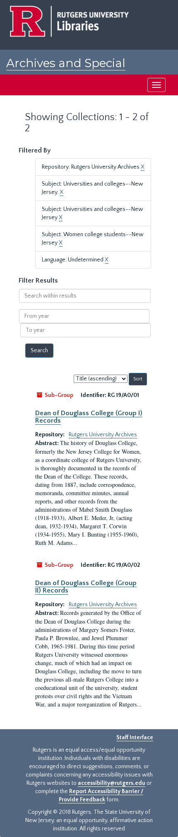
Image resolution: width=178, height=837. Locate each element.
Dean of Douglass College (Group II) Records (86, 586)
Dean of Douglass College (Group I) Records (88, 416)
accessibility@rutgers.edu (111, 783)
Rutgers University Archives (103, 434)
